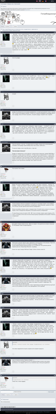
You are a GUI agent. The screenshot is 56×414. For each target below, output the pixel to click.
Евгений (3, 240)
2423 (4, 173)
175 (4, 248)
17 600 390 (4, 177)
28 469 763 (4, 288)
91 (4, 231)
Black (3, 55)
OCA (3, 251)
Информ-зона (10, 4)
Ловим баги (27, 9)
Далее (15, 26)
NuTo (2, 32)
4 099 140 (4, 68)
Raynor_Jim (4, 166)
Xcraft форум (3, 4)
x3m (3, 222)
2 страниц (7, 26)
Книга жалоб (17, 4)
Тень (3, 66)
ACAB (4, 43)
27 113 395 (4, 235)
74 (4, 64)
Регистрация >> (47, 411)
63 (4, 41)
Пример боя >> (40, 411)
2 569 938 (4, 45)
